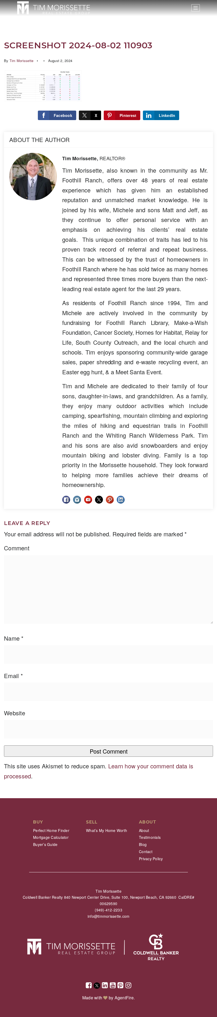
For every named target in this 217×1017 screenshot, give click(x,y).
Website (14, 713)
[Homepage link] (53, 8)
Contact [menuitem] (145, 851)
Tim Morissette (22, 60)
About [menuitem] (144, 830)
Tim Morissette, (93, 158)
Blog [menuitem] (143, 844)
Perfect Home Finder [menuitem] (51, 830)
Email (13, 675)
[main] (108, 399)
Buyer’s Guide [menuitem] (45, 844)
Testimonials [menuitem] (150, 837)
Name (14, 638)
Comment (16, 548)
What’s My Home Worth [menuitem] (106, 830)
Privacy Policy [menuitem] (151, 858)
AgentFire (124, 998)
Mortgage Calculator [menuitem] (51, 837)
